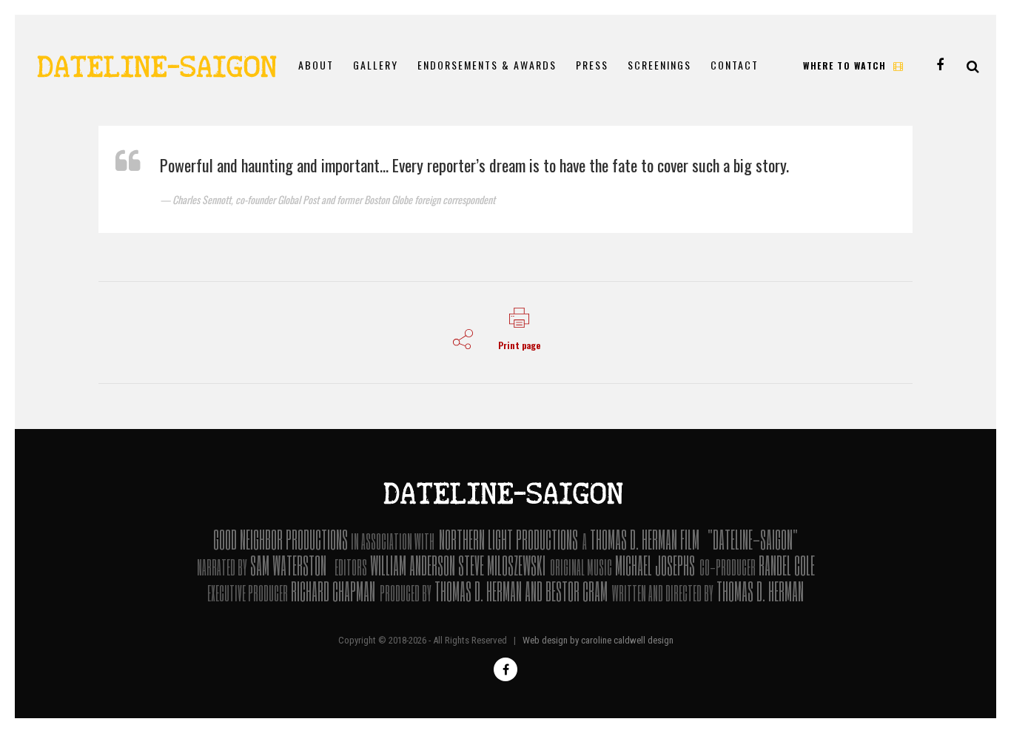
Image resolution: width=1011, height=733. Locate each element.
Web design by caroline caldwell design (598, 640)
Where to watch (844, 65)
